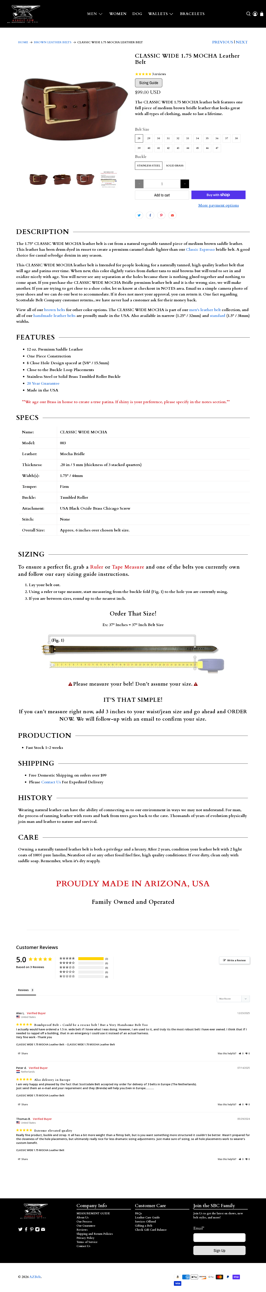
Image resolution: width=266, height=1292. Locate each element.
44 (187, 148)
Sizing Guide (148, 82)
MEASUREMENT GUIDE (93, 1213)
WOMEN (118, 13)
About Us (83, 1217)
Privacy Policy (85, 1238)
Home (23, 42)
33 (187, 138)
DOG (137, 13)
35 (207, 138)
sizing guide (82, 574)
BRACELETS (192, 13)
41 (158, 148)
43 (178, 148)
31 (168, 138)
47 (217, 148)
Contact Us (51, 782)
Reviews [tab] (23, 990)
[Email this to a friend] (172, 215)
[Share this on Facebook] (150, 215)
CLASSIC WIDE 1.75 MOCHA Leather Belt (40, 1044)
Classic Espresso (200, 249)
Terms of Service (87, 1242)
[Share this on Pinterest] (161, 215)
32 (178, 138)
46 (207, 148)
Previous (222, 42)
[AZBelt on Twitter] (20, 1231)
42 (168, 148)
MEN (92, 13)
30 (158, 138)
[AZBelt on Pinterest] (31, 1231)
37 (226, 138)
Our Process (84, 1221)
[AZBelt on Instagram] (37, 1231)
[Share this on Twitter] (139, 215)
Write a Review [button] (236, 960)
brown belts (54, 309)
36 (217, 138)
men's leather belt (205, 309)
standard (217, 315)
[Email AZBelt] (43, 1231)
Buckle (140, 156)
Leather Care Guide (147, 1217)
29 (148, 138)
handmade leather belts (54, 315)
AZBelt (35, 1277)
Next (242, 42)
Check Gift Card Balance (151, 1230)
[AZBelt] (24, 14)
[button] (241, 1053)
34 (197, 138)
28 (139, 138)
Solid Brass (174, 165)
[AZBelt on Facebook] (26, 1231)
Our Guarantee (86, 1226)
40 (148, 148)
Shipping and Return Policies (95, 1234)
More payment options (218, 205)
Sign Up (219, 1250)
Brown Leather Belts (52, 42)
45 (197, 148)
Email (198, 1228)
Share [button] (24, 1053)
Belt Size (142, 129)
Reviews (82, 1230)
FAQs (138, 1213)
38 (236, 138)
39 (139, 148)
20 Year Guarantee (43, 383)
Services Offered (145, 1221)
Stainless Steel (148, 165)
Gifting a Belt (143, 1226)
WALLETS (158, 13)
